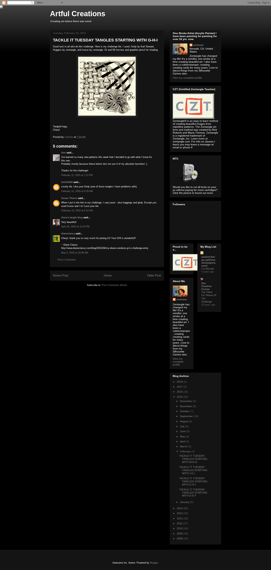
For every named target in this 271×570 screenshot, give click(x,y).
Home (108, 275)
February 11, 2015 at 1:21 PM (77, 175)
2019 (180, 381)
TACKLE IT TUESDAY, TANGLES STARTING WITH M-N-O (193, 459)
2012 (180, 518)
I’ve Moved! (207, 268)
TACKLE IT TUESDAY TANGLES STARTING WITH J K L (193, 470)
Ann (63, 152)
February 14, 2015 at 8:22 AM (77, 210)
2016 (180, 391)
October (185, 411)
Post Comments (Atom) (114, 285)
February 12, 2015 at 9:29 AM (77, 191)
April (183, 441)
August (184, 421)
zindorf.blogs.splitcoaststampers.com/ (208, 261)
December (186, 401)
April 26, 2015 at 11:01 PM (75, 226)
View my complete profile (187, 77)
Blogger (154, 562)
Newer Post (60, 275)
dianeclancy (68, 233)
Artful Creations (77, 14)
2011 (180, 523)
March (184, 446)
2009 (180, 533)
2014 (180, 508)
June (183, 431)
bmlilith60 (67, 182)
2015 (180, 396)
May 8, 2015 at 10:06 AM (74, 252)
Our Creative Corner (206, 286)
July (182, 426)
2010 (180, 528)
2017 (180, 386)
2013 (180, 513)
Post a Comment (67, 259)
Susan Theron (69, 198)
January (185, 502)
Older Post (154, 275)
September (187, 416)
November (186, 406)
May (183, 436)
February (185, 451)
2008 (180, 538)
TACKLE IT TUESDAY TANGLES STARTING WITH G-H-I (193, 481)
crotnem (198, 44)
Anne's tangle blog (72, 217)
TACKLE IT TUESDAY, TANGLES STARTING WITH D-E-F (193, 492)
